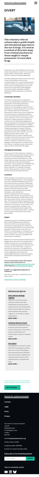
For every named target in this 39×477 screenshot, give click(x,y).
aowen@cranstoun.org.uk (24, 266)
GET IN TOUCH (12, 387)
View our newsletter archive (14, 467)
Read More (13, 318)
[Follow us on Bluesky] (14, 472)
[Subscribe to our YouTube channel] (6, 472)
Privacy (7, 416)
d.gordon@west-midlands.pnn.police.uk (18, 264)
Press (6, 411)
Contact (7, 402)
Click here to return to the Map (15, 279)
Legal (6, 407)
